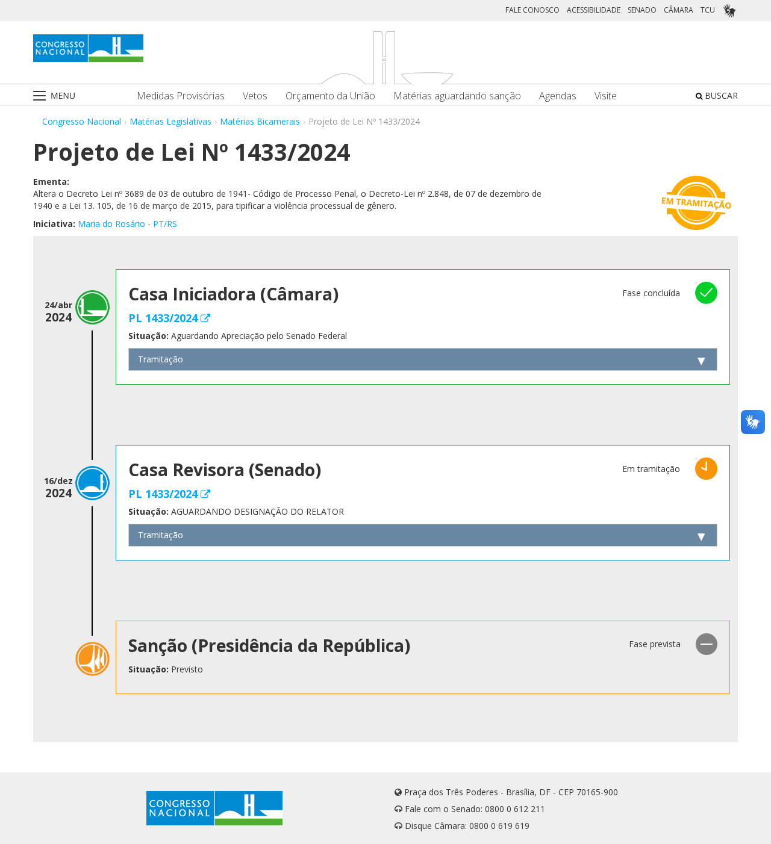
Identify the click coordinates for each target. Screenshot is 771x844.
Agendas (557, 96)
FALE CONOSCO (532, 10)
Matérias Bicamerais (260, 121)
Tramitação (160, 359)
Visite (606, 96)
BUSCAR (720, 95)
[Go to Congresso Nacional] (88, 48)
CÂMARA (678, 10)
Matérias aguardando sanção (457, 96)
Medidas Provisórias (181, 96)
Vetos (255, 96)
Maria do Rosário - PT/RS (127, 223)
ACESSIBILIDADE (593, 10)
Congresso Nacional (81, 121)
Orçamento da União (330, 96)
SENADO (642, 10)
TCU (708, 10)
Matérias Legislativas (170, 121)
